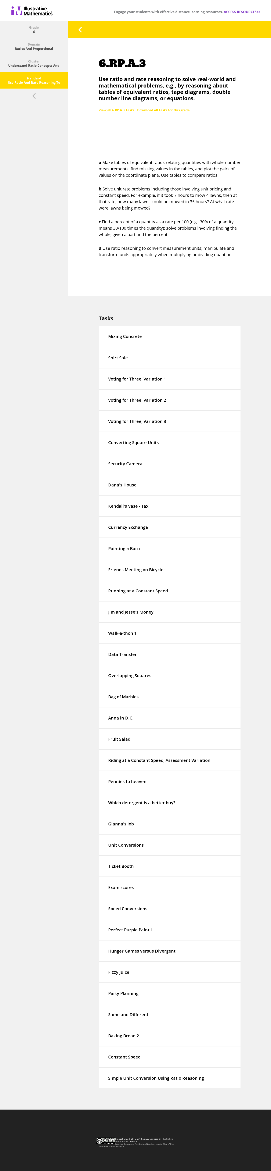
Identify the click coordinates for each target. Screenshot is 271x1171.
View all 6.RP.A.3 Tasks (117, 110)
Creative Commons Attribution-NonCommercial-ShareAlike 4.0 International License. (136, 1145)
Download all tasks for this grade (163, 110)
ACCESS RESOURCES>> (242, 12)
